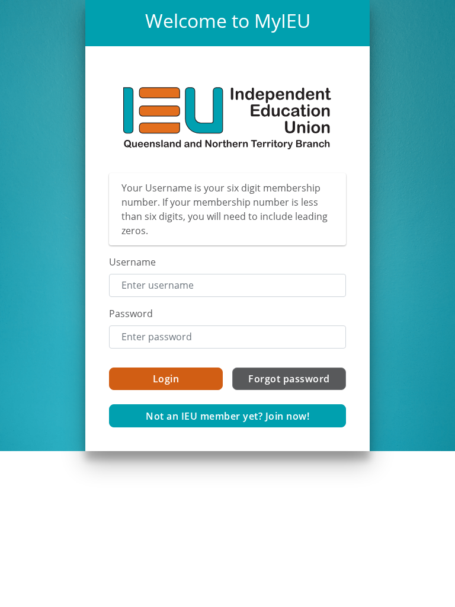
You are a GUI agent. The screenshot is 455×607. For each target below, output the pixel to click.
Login (166, 378)
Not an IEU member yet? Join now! (227, 416)
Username (132, 262)
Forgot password (289, 378)
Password (131, 313)
